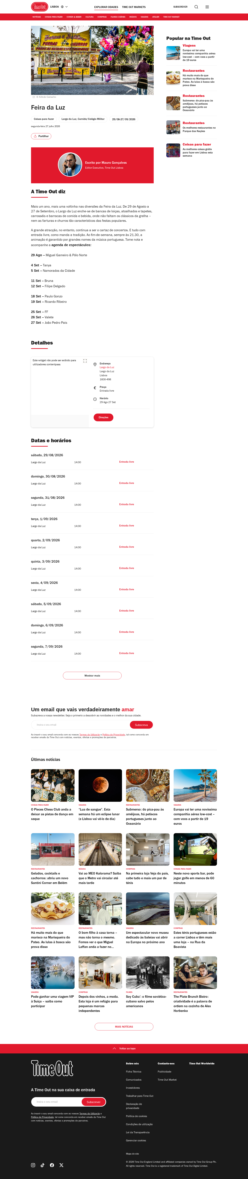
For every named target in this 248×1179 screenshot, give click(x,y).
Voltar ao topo (127, 1049)
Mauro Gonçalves (114, 163)
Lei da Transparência (137, 1132)
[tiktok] (42, 1165)
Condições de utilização (139, 1124)
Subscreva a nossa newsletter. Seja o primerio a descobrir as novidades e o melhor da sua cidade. (86, 715)
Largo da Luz (107, 367)
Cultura (89, 17)
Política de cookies (136, 1116)
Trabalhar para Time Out (139, 1096)
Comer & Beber (74, 17)
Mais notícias (124, 1027)
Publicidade (164, 1072)
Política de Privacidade (113, 735)
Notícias (37, 17)
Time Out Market (171, 17)
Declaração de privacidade (134, 1106)
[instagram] (33, 1165)
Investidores (133, 1088)
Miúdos (133, 17)
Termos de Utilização (89, 735)
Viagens (144, 17)
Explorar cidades (106, 7)
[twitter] (61, 1165)
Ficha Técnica (133, 1072)
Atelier (155, 17)
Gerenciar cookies (136, 1141)
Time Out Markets (134, 7)
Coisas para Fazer (54, 17)
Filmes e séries (118, 17)
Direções (103, 417)
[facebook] (52, 1165)
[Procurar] (196, 7)
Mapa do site (132, 1154)
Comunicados (133, 1080)
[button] (85, 360)
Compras (102, 17)
